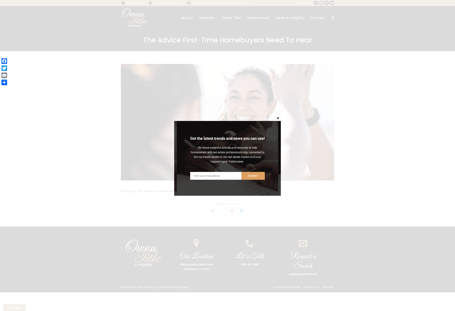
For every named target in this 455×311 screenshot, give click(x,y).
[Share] (4, 82)
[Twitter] (4, 68)
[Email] (4, 75)
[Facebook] (4, 61)
